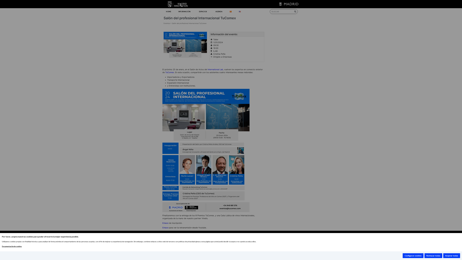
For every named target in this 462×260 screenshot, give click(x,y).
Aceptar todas (451, 255)
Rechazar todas (433, 255)
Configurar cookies (413, 255)
